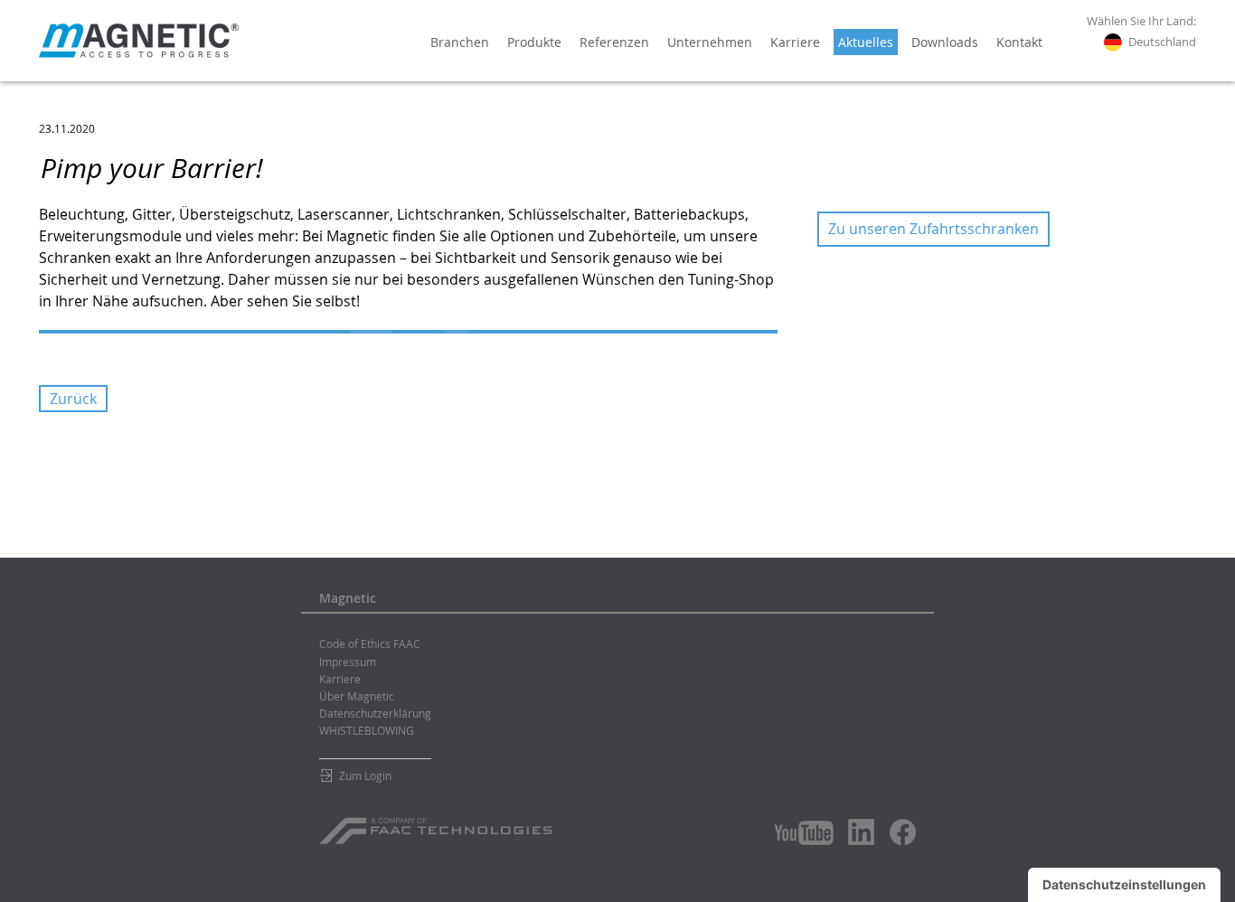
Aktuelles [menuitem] (865, 42)
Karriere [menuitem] (795, 42)
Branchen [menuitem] (459, 42)
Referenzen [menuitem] (614, 42)
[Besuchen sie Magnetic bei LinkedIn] (861, 831)
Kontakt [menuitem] (1019, 42)
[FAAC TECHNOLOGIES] (438, 824)
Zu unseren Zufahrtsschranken (933, 229)
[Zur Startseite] (139, 40)
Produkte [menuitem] (534, 42)
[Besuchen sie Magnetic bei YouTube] (804, 833)
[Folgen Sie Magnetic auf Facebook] (903, 832)
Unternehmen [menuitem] (709, 42)
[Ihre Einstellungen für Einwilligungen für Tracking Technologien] (1124, 885)
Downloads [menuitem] (944, 42)
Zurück (73, 399)
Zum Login (365, 775)
